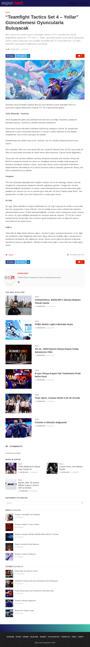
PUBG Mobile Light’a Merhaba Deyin (54, 324)
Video (74, 637)
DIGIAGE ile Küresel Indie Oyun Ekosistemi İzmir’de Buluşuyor (36, 581)
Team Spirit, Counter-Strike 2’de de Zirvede (57, 398)
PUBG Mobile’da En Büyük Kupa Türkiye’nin (29, 468)
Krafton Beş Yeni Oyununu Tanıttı (26, 571)
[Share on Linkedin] (28, 56)
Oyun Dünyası (53, 637)
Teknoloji (65, 637)
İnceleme (34, 637)
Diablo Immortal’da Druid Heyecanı (27, 544)
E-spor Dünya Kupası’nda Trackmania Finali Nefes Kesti (58, 375)
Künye (80, 637)
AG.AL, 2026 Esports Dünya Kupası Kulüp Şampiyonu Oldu (57, 350)
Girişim (26, 637)
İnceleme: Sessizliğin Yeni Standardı (27, 514)
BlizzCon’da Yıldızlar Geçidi (24, 610)
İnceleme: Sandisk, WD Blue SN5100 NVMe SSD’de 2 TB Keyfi (36, 534)
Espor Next (15, 49)
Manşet (43, 637)
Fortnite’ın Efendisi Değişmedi (51, 422)
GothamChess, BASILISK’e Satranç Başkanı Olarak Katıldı (58, 301)
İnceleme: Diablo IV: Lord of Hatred (27, 524)
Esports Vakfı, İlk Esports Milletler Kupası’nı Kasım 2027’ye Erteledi (28, 485)
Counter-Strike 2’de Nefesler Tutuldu (71, 468)
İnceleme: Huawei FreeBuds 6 (25, 554)
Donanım (10, 637)
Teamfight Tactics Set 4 (78, 255)
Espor (7, 12)
